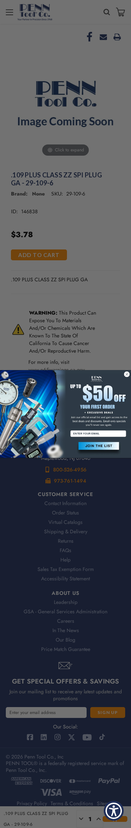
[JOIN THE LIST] (98, 448)
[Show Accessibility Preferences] (114, 811)
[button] (98, 448)
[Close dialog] (127, 374)
